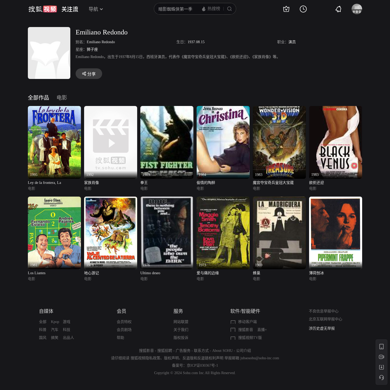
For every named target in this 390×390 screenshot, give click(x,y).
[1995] (54, 109)
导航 (93, 9)
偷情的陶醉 (206, 183)
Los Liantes (36, 273)
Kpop (55, 322)
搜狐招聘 (164, 351)
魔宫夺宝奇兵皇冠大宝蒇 (273, 183)
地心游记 (91, 273)
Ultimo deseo (150, 273)
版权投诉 (181, 338)
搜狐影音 (245, 330)
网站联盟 (181, 322)
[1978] (110, 199)
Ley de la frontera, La (44, 183)
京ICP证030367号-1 (202, 365)
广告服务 (183, 351)
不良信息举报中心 (324, 311)
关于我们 (181, 330)
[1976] (166, 199)
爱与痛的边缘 (208, 273)
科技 (66, 330)
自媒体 (46, 311)
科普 (42, 330)
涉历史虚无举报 (322, 328)
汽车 (54, 330)
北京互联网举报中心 (325, 319)
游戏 (66, 322)
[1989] (166, 109)
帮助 (120, 338)
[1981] (54, 199)
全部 (42, 322)
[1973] (223, 199)
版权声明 (171, 358)
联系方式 (201, 351)
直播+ (262, 330)
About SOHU (222, 351)
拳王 (144, 183)
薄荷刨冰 (316, 273)
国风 (42, 338)
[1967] (335, 199)
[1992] (110, 109)
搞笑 (54, 338)
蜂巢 (256, 273)
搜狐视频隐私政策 (145, 358)
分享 (91, 74)
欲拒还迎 (316, 183)
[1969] (279, 199)
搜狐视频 (43, 9)
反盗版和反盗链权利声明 (203, 358)
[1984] (223, 109)
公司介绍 (243, 351)
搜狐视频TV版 (250, 338)
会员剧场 (124, 330)
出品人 (68, 338)
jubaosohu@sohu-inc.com (259, 358)
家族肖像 (91, 183)
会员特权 (124, 322)
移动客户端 (247, 322)
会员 (121, 311)
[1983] (279, 109)
